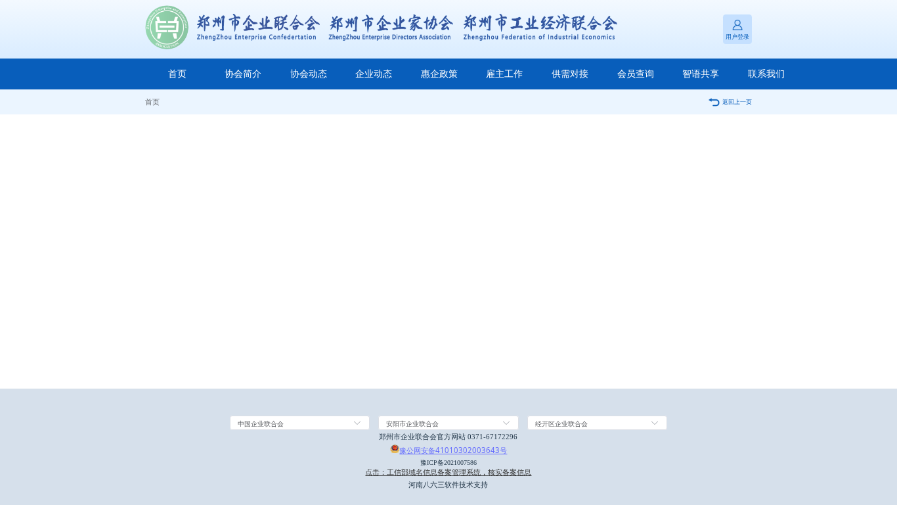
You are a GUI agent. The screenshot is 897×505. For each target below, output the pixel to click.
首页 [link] (152, 101)
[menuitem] (178, 74)
